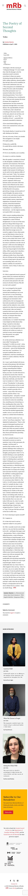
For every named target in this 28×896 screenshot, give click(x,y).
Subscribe (8, 812)
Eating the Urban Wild (10, 766)
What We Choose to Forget (12, 718)
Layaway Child (8, 669)
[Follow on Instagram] (17, 880)
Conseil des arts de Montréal (12, 834)
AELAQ (14, 888)
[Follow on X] (14, 880)
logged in (12, 613)
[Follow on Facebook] (10, 880)
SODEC (17, 832)
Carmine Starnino (9, 42)
